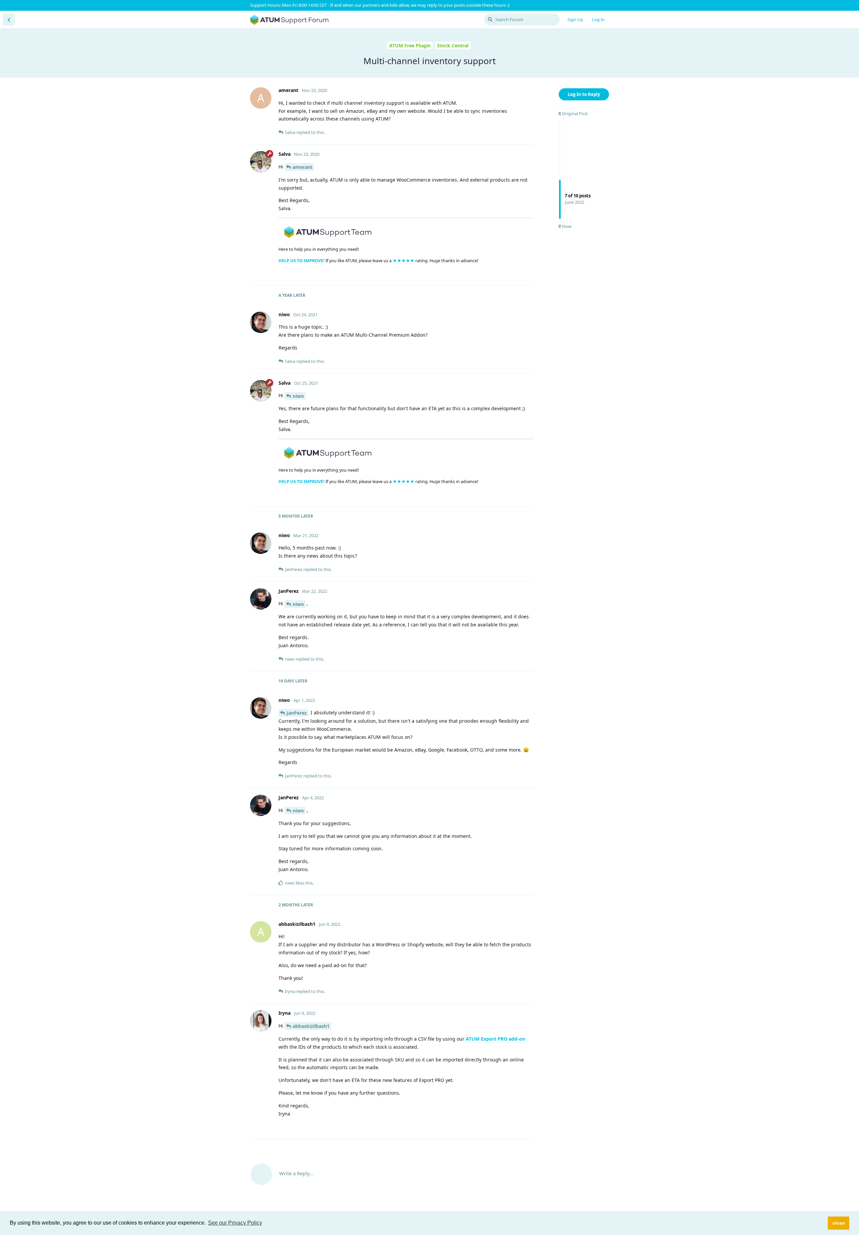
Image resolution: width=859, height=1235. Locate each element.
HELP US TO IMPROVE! (302, 261)
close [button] (838, 1223)
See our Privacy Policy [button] (235, 1223)
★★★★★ (404, 261)
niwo (298, 396)
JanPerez (297, 713)
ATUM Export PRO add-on (495, 1039)
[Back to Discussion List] (9, 19)
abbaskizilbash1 (311, 1026)
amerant (302, 167)
